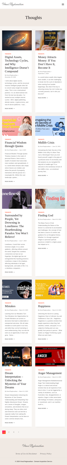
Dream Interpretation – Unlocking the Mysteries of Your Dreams (15, 380)
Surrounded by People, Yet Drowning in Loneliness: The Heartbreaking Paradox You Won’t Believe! (16, 226)
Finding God (45, 215)
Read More (10, 108)
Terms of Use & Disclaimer (26, 454)
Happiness (44, 306)
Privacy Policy (45, 454)
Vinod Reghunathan (12, 75)
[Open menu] (63, 4)
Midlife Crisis (46, 142)
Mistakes (10, 306)
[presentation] (17, 40)
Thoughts (8, 54)
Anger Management (50, 373)
